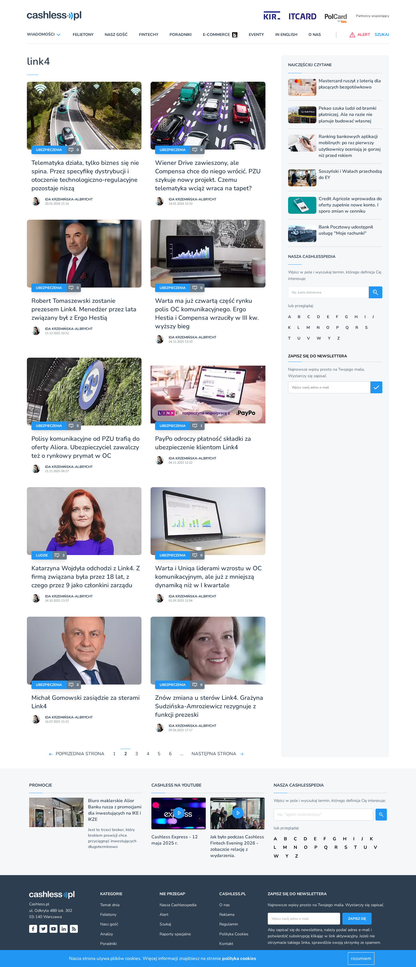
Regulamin (228, 924)
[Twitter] (43, 929)
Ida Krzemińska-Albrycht (69, 199)
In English (286, 34)
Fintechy (148, 34)
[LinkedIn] (64, 929)
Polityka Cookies (233, 934)
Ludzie (42, 555)
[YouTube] (53, 929)
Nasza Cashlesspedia (178, 905)
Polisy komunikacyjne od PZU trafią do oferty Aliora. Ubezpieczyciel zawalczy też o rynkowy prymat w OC (85, 447)
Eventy (256, 34)
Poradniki (181, 34)
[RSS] (74, 929)
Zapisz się (357, 918)
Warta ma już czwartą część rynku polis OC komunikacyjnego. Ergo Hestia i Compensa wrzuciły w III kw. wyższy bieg (207, 314)
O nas (314, 34)
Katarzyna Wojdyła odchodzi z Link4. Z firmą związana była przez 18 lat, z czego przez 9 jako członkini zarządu (85, 577)
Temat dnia (109, 905)
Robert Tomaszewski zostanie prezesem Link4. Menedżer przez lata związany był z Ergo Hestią (83, 309)
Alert (164, 914)
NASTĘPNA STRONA (214, 754)
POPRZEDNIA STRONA (80, 754)
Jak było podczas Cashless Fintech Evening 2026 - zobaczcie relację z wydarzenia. (237, 846)
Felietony (83, 34)
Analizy (106, 934)
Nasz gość (116, 34)
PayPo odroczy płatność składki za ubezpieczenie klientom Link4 (203, 443)
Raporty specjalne (175, 934)
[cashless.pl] (54, 16)
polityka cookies (239, 958)
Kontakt (226, 943)
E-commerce (216, 34)
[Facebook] (33, 929)
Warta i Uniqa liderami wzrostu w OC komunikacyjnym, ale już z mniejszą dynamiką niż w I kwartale (208, 577)
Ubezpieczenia (49, 150)
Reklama (226, 914)
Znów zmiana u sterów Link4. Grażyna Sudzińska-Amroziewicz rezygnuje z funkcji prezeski (209, 706)
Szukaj (165, 924)
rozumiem (361, 958)
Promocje (40, 785)
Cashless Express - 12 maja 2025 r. (174, 840)
